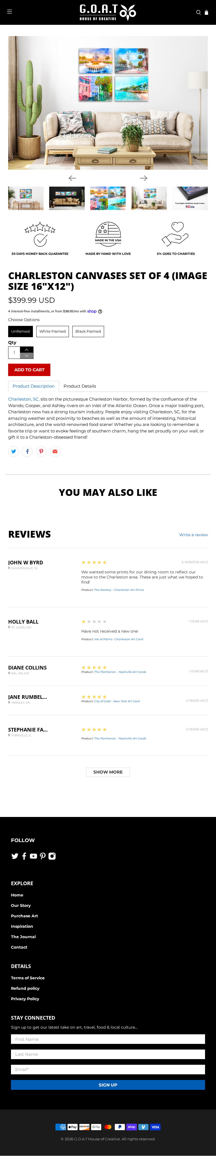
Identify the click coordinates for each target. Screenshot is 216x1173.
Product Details (80, 386)
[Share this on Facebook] (27, 451)
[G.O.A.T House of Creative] (108, 12)
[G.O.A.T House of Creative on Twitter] (15, 858)
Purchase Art (24, 915)
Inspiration (22, 926)
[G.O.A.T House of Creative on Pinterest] (43, 858)
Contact (19, 947)
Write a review (193, 535)
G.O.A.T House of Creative (97, 1139)
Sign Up (108, 1085)
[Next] (144, 178)
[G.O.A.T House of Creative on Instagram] (52, 858)
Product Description (34, 386)
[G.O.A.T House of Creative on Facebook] (24, 858)
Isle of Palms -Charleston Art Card (118, 639)
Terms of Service (28, 977)
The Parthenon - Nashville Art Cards (120, 672)
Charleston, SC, (23, 399)
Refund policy (25, 988)
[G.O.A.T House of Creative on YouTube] (33, 858)
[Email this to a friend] (55, 451)
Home (17, 895)
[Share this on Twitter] (13, 451)
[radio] (20, 331)
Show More (108, 772)
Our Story (21, 905)
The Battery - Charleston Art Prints (119, 590)
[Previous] (72, 178)
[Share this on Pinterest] (41, 451)
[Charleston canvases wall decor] (108, 103)
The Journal (23, 936)
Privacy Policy (25, 998)
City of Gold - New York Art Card (117, 701)
